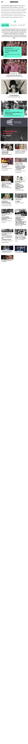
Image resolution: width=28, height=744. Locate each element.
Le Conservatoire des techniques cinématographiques (7, 234)
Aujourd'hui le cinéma (20, 150)
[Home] (14, 2)
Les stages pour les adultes (6, 215)
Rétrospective (14, 73)
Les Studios (4, 164)
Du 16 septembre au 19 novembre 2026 (12, 55)
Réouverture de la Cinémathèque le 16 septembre (12, 49)
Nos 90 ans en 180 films (11, 51)
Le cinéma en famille (6, 199)
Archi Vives (17, 215)
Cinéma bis (4, 150)
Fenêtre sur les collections (19, 199)
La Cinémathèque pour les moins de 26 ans (7, 251)
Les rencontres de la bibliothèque (20, 181)
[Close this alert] (15, 21)
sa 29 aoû (21, 25)
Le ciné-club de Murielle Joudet (19, 163)
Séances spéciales (6, 182)
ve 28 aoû (13, 25)
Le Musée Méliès (19, 252)
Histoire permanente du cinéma (7, 261)
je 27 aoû (5, 25)
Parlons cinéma (19, 235)
